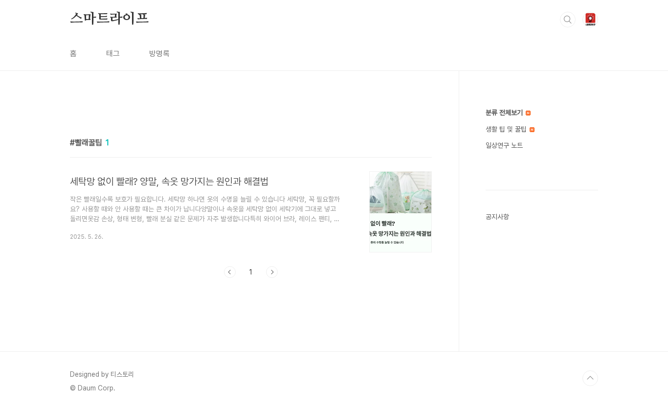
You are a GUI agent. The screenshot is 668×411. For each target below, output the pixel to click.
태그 (113, 53)
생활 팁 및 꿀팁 (507, 129)
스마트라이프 (109, 19)
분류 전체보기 (505, 112)
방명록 (159, 53)
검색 (567, 19)
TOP (590, 378)
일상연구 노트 (504, 145)
